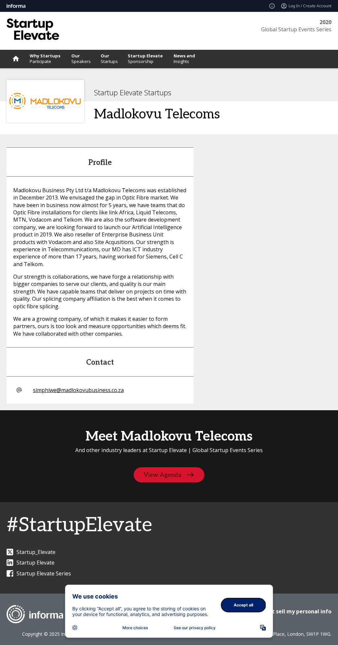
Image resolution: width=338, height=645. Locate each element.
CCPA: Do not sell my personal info (285, 611)
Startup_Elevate (36, 552)
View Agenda (163, 474)
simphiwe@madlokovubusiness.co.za (78, 390)
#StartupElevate (79, 525)
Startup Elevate (35, 562)
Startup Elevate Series (44, 573)
